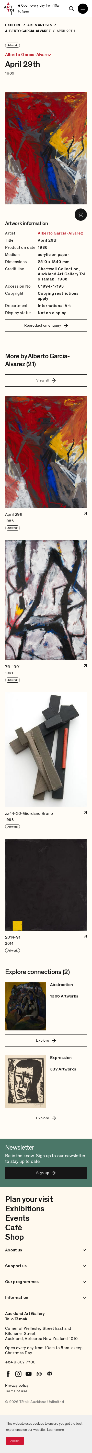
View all (42, 380)
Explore (42, 1040)
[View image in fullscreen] (81, 214)
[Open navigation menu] (83, 9)
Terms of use (16, 1391)
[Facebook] (8, 1374)
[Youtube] (29, 1374)
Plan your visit (29, 1199)
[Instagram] (18, 1374)
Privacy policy (17, 1385)
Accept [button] (14, 1441)
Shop (14, 1237)
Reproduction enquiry (42, 325)
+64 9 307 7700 (20, 1362)
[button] (46, 463)
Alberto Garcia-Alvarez (28, 55)
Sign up (42, 1172)
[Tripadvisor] (39, 1374)
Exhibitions (24, 1208)
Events (17, 1218)
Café (13, 1227)
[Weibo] (49, 1374)
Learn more (55, 1429)
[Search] (71, 9)
